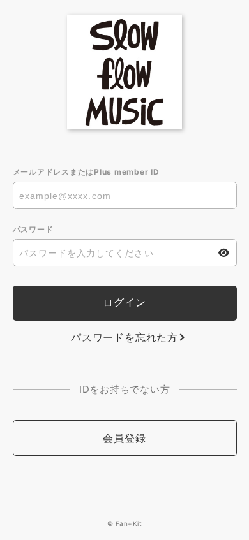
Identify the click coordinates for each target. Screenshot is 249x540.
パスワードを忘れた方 (124, 337)
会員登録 (124, 438)
